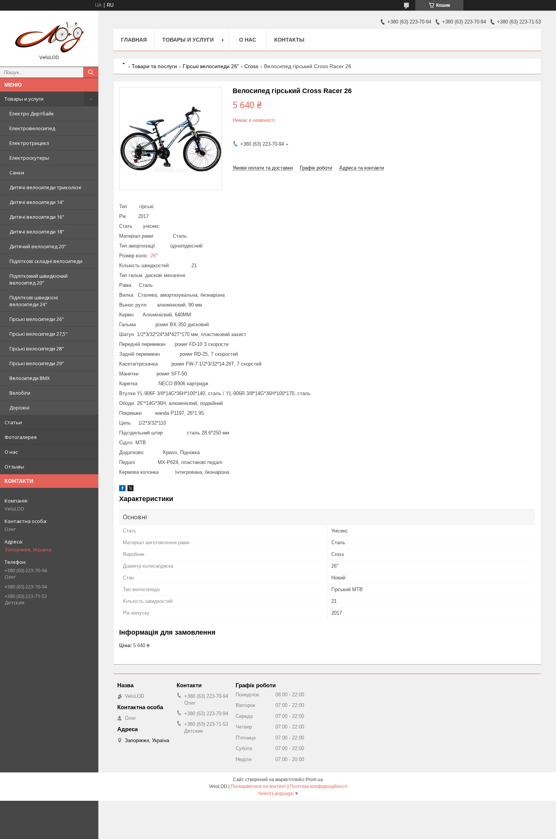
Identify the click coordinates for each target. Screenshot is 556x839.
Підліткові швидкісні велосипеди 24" (33, 301)
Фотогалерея (21, 437)
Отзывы (14, 466)
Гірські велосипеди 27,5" (38, 333)
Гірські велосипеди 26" (36, 319)
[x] (130, 489)
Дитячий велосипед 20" (37, 246)
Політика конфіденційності (319, 786)
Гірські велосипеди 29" (36, 363)
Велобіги (19, 392)
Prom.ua (314, 779)
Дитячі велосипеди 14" (36, 202)
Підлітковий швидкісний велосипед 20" (38, 279)
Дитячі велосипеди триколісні (45, 187)
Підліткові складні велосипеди (45, 261)
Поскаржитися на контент (258, 786)
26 (153, 255)
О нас (11, 451)
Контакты (289, 40)
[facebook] (122, 489)
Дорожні (19, 407)
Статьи (13, 422)
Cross (251, 66)
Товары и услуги (24, 98)
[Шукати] (90, 72)
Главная (134, 40)
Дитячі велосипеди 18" (36, 231)
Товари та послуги (154, 66)
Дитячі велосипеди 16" (36, 216)
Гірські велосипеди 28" (36, 348)
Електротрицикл (29, 143)
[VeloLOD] (49, 35)
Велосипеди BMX (29, 378)
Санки (16, 172)
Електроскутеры (29, 157)
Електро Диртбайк (31, 113)
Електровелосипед (32, 128)
